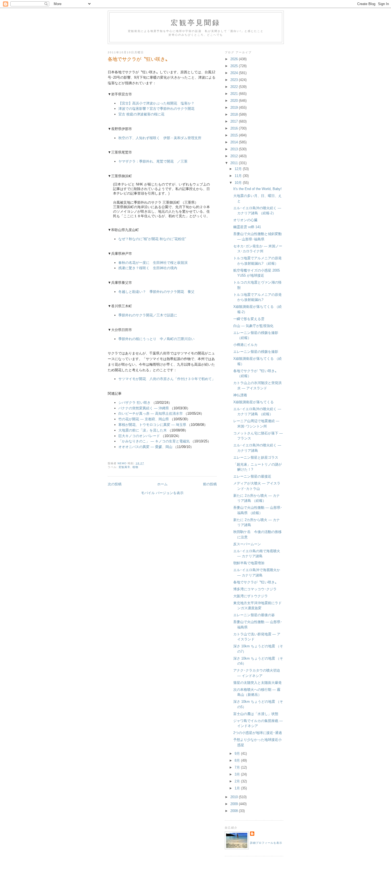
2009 (234, 804)
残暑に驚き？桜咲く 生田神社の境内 (147, 268)
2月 (238, 781)
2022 (234, 87)
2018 (234, 114)
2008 (234, 811)
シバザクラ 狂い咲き (134, 403)
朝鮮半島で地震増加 (248, 563)
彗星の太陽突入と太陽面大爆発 (257, 683)
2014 (234, 142)
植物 (135, 467)
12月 (239, 169)
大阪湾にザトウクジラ (250, 596)
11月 (239, 176)
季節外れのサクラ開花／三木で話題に (147, 315)
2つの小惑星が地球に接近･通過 (257, 733)
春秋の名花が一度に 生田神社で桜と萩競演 (154, 263)
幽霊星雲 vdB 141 (247, 227)
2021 (234, 94)
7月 (238, 767)
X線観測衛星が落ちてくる (253, 402)
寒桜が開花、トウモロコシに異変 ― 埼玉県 (152, 425)
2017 (234, 121)
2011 (234, 163)
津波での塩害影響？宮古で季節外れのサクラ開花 (156, 109)
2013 (234, 149)
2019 (234, 108)
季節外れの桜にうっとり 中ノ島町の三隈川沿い (156, 339)
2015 (234, 135)
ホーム (162, 484)
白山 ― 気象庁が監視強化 (253, 326)
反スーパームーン (247, 544)
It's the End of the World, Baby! (257, 189)
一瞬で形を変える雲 (248, 319)
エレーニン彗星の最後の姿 (254, 615)
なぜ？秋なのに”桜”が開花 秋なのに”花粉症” (152, 239)
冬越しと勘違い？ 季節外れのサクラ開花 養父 (156, 292)
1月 (238, 788)
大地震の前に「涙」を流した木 (142, 430)
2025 (234, 66)
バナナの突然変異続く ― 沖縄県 (143, 408)
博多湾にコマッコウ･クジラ (255, 589)
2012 (234, 156)
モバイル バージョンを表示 (162, 493)
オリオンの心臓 (245, 220)
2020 (234, 101)
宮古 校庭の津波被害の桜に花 (141, 114)
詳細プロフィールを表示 (266, 842)
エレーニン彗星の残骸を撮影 (255, 352)
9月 (238, 754)
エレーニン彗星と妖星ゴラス (255, 457)
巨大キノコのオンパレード (139, 436)
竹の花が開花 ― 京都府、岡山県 (143, 419)
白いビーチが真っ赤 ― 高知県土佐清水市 (150, 413)
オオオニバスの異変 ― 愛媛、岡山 (145, 447)
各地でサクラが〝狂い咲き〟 (255, 582)
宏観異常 (124, 467)
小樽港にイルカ (245, 345)
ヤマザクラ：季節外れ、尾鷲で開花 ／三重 (153, 161)
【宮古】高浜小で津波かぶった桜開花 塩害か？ (156, 103)
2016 (234, 128)
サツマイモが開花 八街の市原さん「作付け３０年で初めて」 (166, 379)
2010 (234, 797)
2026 (234, 59)
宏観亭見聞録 (196, 22)
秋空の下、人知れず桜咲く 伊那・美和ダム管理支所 (159, 138)
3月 (238, 774)
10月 (239, 183)
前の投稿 (210, 484)
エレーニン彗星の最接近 (252, 476)
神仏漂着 (240, 395)
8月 (238, 760)
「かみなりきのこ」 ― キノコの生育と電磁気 (154, 441)
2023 (234, 80)
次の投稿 (115, 484)
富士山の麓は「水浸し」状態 (255, 714)
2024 (234, 73)
